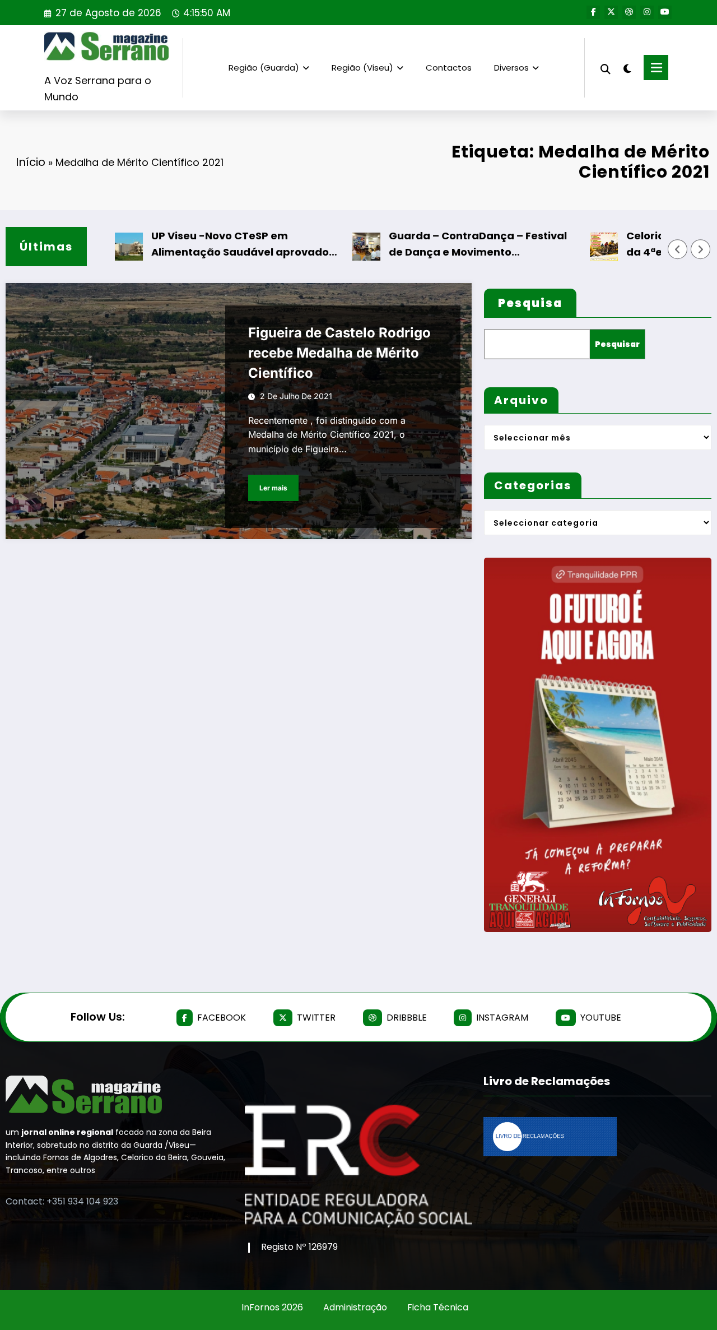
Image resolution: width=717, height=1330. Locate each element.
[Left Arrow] (677, 249)
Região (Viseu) (362, 67)
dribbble (407, 1017)
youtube (600, 1017)
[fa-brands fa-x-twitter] (611, 12)
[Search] (605, 68)
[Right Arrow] (700, 249)
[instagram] (647, 12)
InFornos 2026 (272, 1307)
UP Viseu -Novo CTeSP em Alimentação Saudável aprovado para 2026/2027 (210, 245)
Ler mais (273, 488)
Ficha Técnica (437, 1307)
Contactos (449, 67)
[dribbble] (629, 12)
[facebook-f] (593, 12)
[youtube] (665, 12)
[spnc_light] (627, 67)
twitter (316, 1017)
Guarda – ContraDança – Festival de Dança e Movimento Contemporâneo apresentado (448, 245)
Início (30, 162)
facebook (221, 1017)
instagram (502, 1017)
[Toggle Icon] (656, 67)
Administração (355, 1307)
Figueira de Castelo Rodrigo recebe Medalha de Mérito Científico (339, 353)
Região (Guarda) (264, 67)
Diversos (511, 67)
